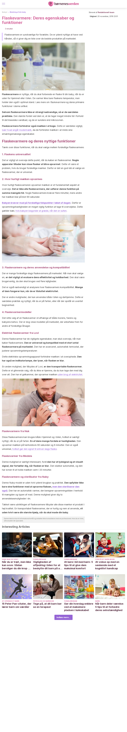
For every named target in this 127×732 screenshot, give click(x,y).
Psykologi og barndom (43, 601)
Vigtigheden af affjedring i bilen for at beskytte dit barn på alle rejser (48, 565)
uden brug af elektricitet (70, 374)
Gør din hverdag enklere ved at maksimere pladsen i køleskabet (78, 607)
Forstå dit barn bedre (105, 559)
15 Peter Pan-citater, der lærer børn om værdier (16, 605)
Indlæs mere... (63, 617)
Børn (97, 601)
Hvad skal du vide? (10, 559)
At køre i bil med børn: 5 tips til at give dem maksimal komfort (78, 565)
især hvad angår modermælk (17, 130)
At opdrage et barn (10, 601)
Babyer (5, 12)
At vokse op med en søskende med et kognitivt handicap (107, 565)
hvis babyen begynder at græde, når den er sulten (41, 210)
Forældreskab (39, 559)
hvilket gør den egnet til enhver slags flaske (34, 449)
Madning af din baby (18, 12)
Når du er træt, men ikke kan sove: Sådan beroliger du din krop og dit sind (16, 565)
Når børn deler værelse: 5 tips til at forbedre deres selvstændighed (109, 607)
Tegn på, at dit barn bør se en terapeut (47, 605)
